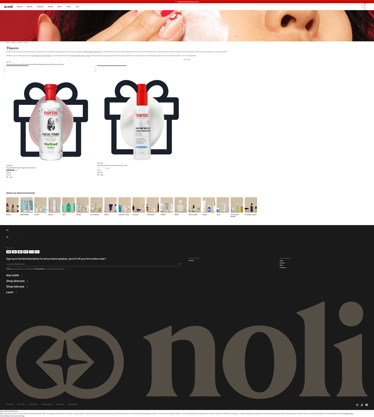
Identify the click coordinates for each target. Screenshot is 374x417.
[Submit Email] (179, 264)
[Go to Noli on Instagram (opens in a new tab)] (357, 405)
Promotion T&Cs (33, 404)
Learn (9, 292)
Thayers (26, 42)
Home (8, 42)
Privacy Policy (39, 269)
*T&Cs (8, 269)
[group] (19, 6)
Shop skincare (15, 281)
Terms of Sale (21, 404)
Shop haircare (15, 286)
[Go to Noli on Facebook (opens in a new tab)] (366, 405)
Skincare (13, 42)
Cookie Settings (72, 404)
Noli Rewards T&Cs (47, 404)
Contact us (283, 267)
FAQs (281, 265)
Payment (282, 263)
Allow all (3, 416)
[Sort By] (10, 62)
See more (187, 59)
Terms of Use (9, 404)
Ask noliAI (12, 275)
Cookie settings (19, 416)
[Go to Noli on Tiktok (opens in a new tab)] (362, 405)
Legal (281, 260)
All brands (20, 42)
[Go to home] (8, 6)
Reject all (9, 416)
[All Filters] (7, 62)
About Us (191, 260)
